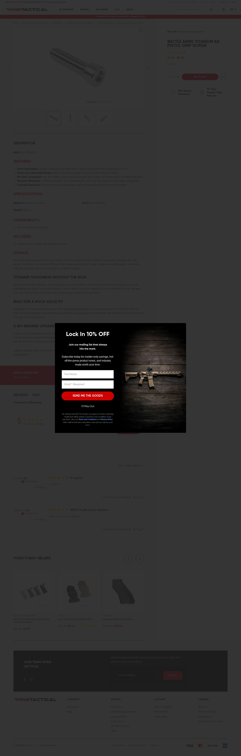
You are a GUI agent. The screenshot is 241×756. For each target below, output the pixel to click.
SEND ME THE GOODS (88, 395)
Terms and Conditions (88, 419)
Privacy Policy (106, 419)
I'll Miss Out (87, 406)
